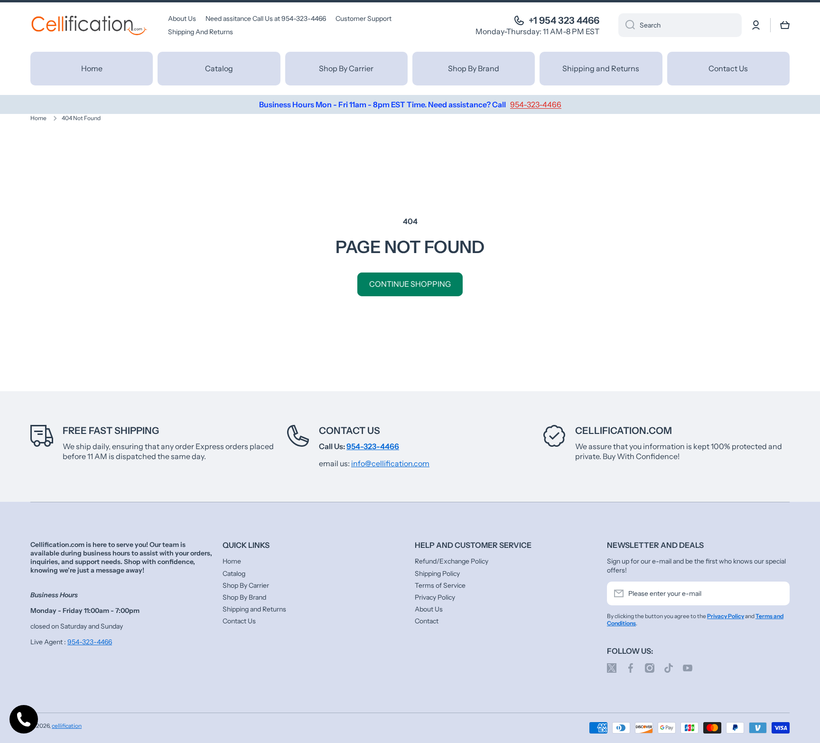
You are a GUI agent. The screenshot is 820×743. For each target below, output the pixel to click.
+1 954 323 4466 (564, 20)
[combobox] (680, 25)
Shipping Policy (437, 573)
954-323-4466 (89, 642)
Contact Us (349, 430)
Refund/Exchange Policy (451, 561)
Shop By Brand (244, 597)
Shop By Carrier (246, 585)
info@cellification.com (390, 463)
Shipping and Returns (254, 609)
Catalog (234, 573)
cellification (67, 725)
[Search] (626, 25)
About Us (429, 609)
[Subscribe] (778, 593)
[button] (785, 25)
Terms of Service (440, 585)
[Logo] (89, 25)
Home (38, 118)
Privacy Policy (435, 597)
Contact (426, 621)
